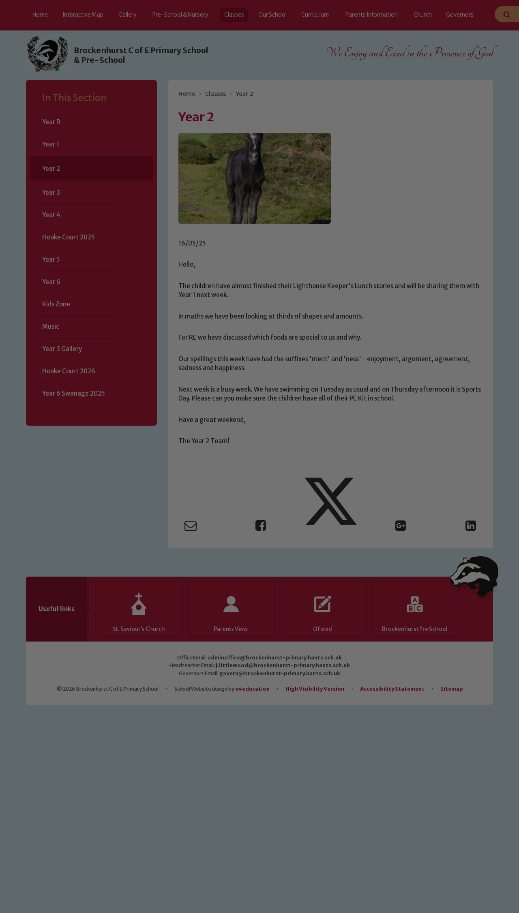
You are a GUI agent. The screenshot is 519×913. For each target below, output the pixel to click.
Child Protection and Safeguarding (259, 531)
